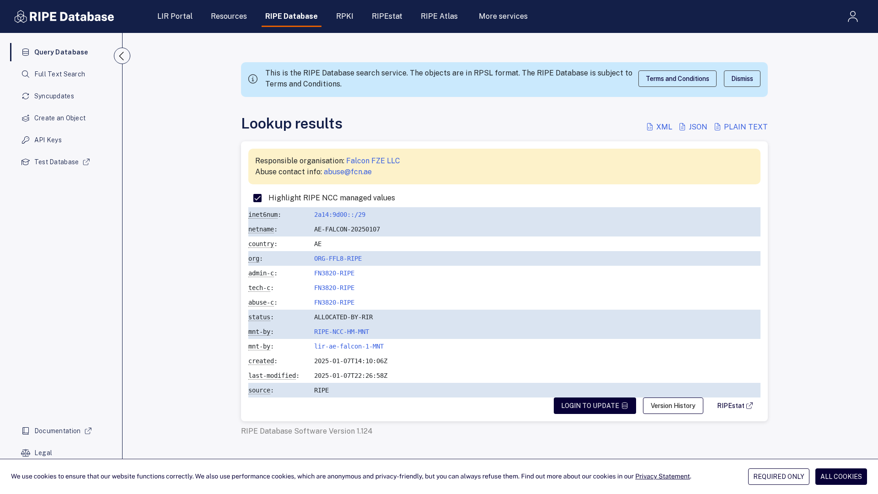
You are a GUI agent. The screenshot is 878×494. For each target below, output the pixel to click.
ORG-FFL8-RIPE (338, 258)
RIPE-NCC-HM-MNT (341, 331)
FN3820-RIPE (334, 273)
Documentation (57, 431)
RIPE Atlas (439, 16)
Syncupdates (54, 96)
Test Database (56, 162)
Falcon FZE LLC (373, 160)
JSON (698, 127)
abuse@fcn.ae (348, 171)
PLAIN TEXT (745, 127)
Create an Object (60, 118)
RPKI (344, 16)
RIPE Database (291, 16)
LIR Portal (175, 16)
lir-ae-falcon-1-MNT (349, 346)
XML (664, 127)
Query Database (61, 52)
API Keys (48, 140)
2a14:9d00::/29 (339, 214)
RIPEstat (387, 16)
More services (503, 16)
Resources (229, 16)
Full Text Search (59, 74)
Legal (43, 452)
